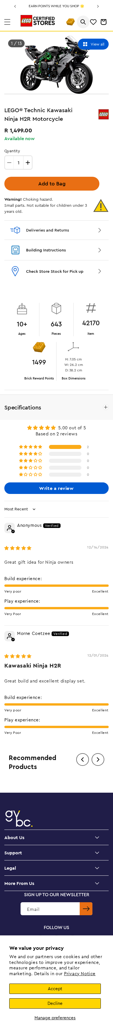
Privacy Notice (80, 973)
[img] (18, 548)
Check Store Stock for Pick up (54, 271)
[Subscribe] (86, 908)
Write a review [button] (56, 488)
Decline (55, 1003)
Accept (55, 988)
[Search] (83, 22)
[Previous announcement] (15, 6)
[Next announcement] (98, 6)
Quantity (12, 150)
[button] (7, 22)
